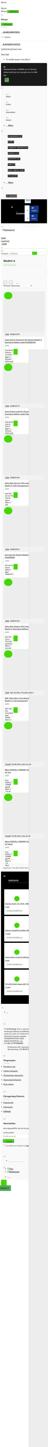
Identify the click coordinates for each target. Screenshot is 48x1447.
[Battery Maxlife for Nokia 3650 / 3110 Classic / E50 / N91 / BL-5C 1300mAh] (9, 921)
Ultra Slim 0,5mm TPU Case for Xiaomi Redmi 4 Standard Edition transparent (22, 627)
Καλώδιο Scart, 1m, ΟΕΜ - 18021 (17, 904)
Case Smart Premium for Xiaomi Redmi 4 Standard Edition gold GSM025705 (23, 341)
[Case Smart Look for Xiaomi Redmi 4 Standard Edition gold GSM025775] (19, 388)
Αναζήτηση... (5, 253)
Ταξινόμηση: (7, 286)
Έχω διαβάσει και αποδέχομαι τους (22, 1146)
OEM (7, 334)
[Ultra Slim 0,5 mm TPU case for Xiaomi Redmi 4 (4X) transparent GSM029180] (19, 459)
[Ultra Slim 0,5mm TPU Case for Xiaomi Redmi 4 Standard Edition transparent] (19, 603)
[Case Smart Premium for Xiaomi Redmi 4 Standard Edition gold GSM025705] (19, 316)
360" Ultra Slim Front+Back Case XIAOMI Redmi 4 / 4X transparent (23, 699)
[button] (34, 209)
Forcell (7, 764)
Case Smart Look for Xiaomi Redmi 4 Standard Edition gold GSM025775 (21, 412)
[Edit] (3, 1007)
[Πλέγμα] (5, 282)
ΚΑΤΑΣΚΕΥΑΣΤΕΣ (11, 44)
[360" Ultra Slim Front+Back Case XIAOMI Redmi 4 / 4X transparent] (19, 674)
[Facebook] (9, 1013)
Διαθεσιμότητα (11, 32)
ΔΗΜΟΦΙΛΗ (13, 880)
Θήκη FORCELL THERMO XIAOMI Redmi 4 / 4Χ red (23, 771)
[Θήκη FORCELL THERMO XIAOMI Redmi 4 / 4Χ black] (19, 818)
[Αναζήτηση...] (2, 250)
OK (6, 79)
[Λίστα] (11, 282)
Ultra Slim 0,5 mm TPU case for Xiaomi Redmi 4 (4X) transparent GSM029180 (22, 484)
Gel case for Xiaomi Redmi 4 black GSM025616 (20, 556)
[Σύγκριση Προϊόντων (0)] (16, 282)
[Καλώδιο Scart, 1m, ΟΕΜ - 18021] (9, 895)
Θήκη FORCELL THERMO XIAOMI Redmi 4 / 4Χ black (23, 842)
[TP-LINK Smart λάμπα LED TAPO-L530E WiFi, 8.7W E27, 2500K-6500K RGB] (9, 975)
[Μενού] (4, 225)
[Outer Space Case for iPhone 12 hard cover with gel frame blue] (9, 948)
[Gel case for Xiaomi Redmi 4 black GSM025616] (19, 531)
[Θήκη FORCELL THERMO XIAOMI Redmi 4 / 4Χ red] (19, 746)
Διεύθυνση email (8, 1133)
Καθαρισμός (14, 11)
